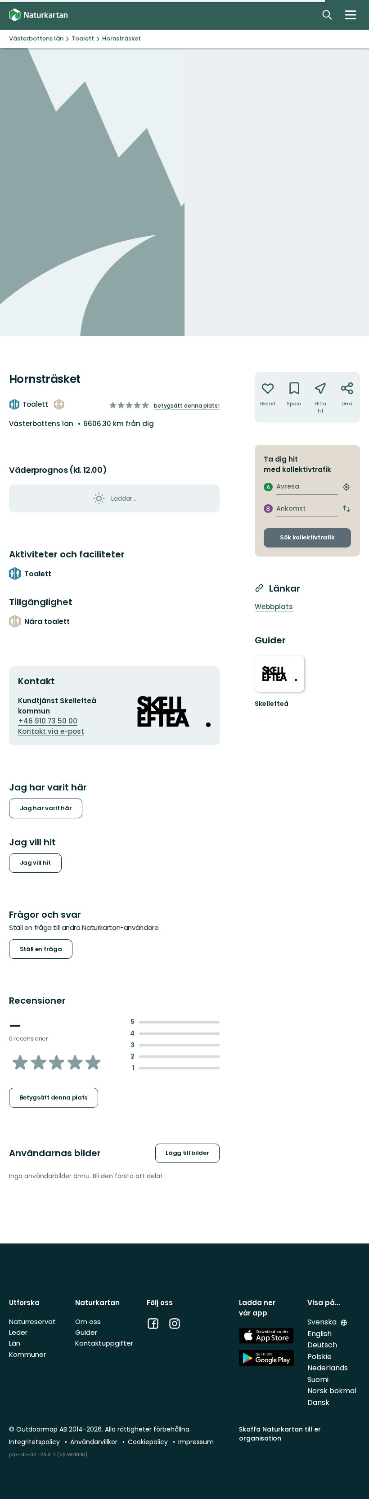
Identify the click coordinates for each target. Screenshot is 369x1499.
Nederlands (327, 1368)
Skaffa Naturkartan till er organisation (280, 1433)
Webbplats (274, 606)
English (319, 1333)
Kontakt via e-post (51, 731)
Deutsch (322, 1345)
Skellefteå (271, 703)
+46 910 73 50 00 (47, 721)
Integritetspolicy (35, 1441)
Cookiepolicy (149, 1441)
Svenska (322, 1322)
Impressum (196, 1441)
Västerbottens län (42, 423)
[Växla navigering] (350, 14)
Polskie (319, 1356)
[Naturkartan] (38, 15)
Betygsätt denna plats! (187, 405)
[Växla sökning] (327, 14)
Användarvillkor (94, 1441)
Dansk (318, 1402)
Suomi (317, 1379)
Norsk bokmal (331, 1391)
